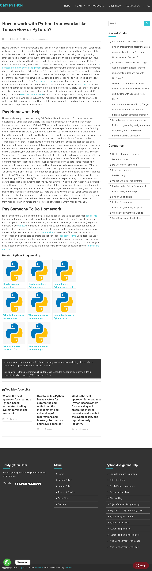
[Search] (147, 23)
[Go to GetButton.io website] (7, 568)
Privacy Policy (65, 480)
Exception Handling (121, 170)
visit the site (84, 84)
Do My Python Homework (89, 5)
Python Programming (122, 202)
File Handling (118, 175)
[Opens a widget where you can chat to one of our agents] (141, 566)
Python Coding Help (122, 196)
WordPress (69, 568)
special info (91, 215)
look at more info (67, 235)
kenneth (15, 39)
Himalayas (39, 568)
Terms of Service (66, 492)
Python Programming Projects (37, 39)
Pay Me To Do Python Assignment (129, 186)
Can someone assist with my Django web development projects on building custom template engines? (130, 109)
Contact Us (133, 5)
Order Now (115, 5)
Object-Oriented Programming (127, 180)
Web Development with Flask (126, 218)
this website (47, 232)
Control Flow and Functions (125, 154)
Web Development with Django (127, 212)
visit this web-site (44, 81)
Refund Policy (65, 486)
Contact (62, 504)
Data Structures (120, 159)
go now (22, 225)
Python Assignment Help (124, 191)
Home (67, 5)
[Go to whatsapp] (7, 562)
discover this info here (31, 94)
